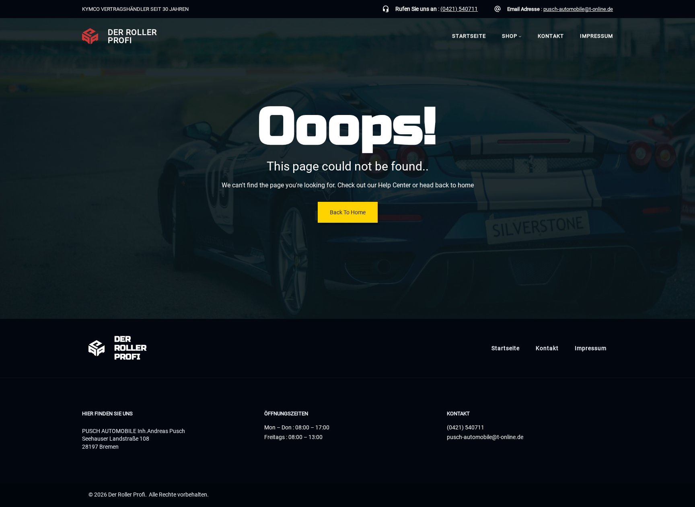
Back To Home (348, 212)
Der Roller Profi (132, 36)
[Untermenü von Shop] (520, 36)
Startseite (469, 36)
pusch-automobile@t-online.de (578, 9)
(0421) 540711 (459, 9)
